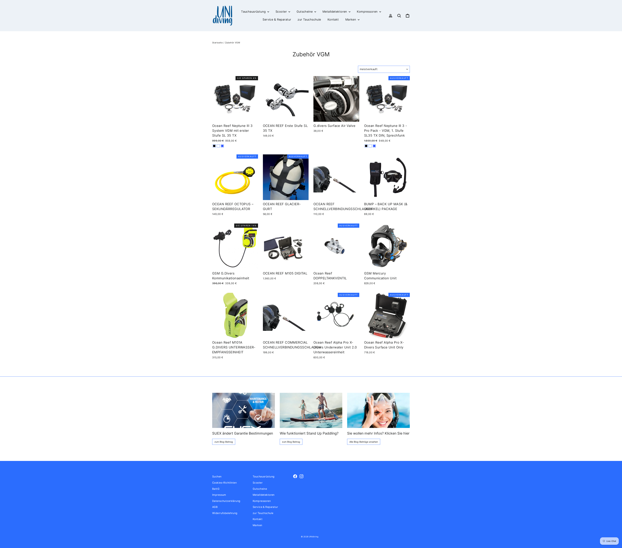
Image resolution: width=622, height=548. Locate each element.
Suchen (217, 476)
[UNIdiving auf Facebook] (295, 476)
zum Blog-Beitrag (223, 441)
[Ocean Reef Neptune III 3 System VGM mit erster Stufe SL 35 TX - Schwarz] (214, 146)
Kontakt (333, 19)
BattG (215, 488)
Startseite (217, 42)
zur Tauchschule (309, 19)
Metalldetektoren (335, 11)
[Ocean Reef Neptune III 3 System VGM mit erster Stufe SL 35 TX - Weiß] (218, 146)
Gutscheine (305, 11)
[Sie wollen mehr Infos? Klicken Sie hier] (378, 410)
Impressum (219, 494)
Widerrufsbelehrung (224, 513)
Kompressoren (368, 11)
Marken (351, 19)
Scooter (282, 11)
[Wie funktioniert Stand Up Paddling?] (311, 410)
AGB (215, 507)
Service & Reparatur (277, 19)
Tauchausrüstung (254, 11)
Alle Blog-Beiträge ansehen (363, 441)
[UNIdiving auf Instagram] (301, 476)
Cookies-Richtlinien (224, 482)
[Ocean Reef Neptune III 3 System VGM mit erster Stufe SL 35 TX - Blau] (222, 146)
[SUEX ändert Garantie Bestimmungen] (243, 410)
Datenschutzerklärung (226, 501)
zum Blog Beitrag (291, 441)
